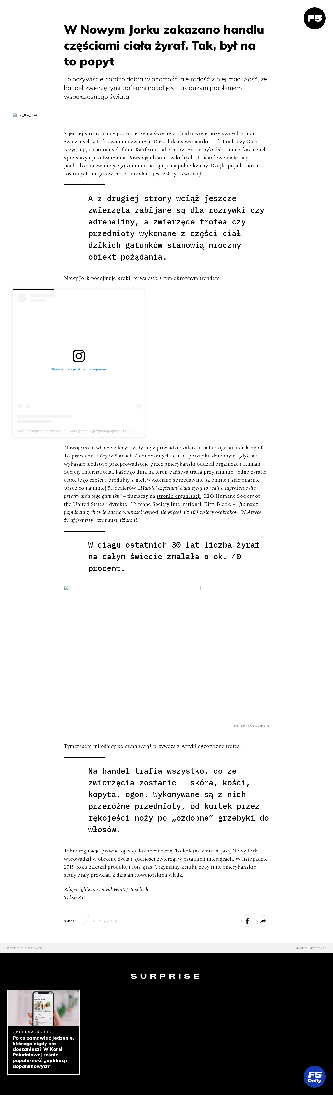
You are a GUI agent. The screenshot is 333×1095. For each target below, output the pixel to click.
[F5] (315, 18)
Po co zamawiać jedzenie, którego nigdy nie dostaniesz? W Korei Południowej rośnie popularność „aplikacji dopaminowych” (43, 1052)
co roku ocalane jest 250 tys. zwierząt (157, 174)
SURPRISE (71, 921)
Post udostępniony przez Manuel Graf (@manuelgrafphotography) (68, 431)
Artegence (317, 948)
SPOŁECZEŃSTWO (33, 1032)
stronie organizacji (179, 496)
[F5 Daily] (315, 1077)
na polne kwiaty (189, 166)
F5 (40, 948)
